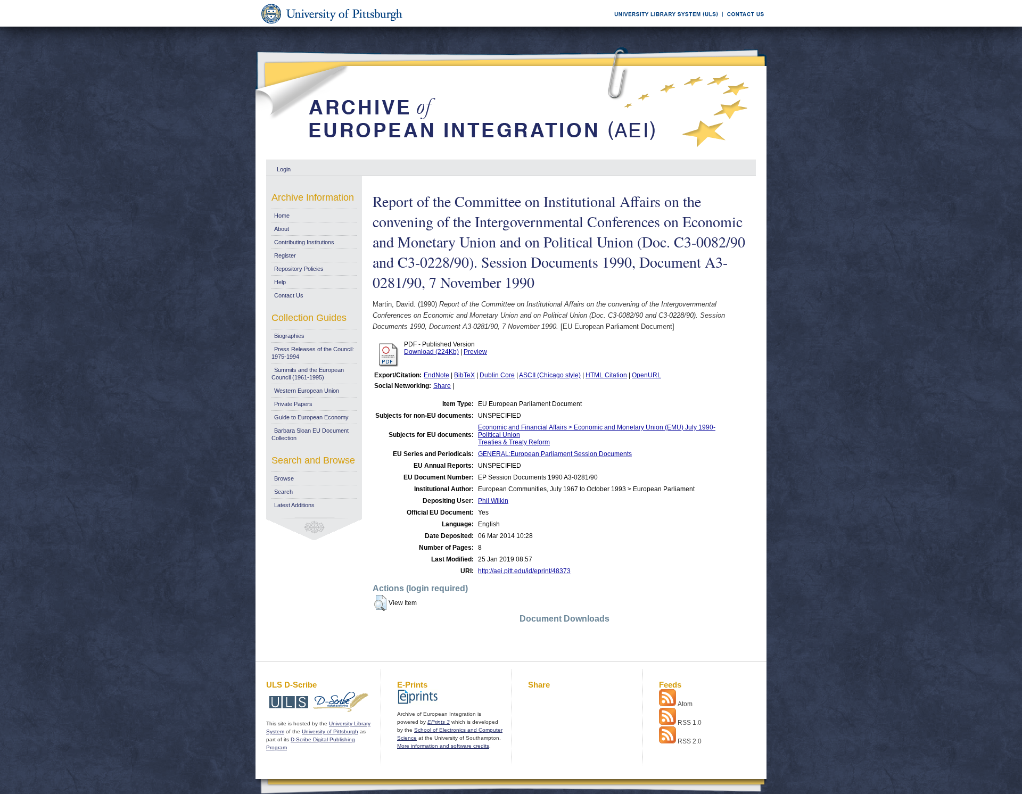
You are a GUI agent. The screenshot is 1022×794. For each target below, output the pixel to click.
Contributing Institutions (304, 242)
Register (285, 255)
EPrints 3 (438, 722)
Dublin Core (497, 375)
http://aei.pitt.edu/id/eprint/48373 (524, 571)
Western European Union (306, 390)
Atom (685, 704)
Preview (475, 351)
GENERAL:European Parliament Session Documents (555, 454)
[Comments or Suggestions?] (743, 25)
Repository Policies (299, 269)
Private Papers (293, 404)
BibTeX (464, 375)
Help (280, 282)
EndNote (436, 375)
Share (442, 386)
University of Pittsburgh (330, 731)
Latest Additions (294, 505)
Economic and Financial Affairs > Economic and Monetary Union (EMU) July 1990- (596, 427)
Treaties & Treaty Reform (514, 442)
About (281, 229)
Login (284, 169)
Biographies (289, 336)
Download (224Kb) (431, 351)
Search (283, 492)
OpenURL (646, 375)
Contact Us (288, 295)
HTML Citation (606, 375)
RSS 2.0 (690, 741)
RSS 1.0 (690, 722)
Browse (284, 478)
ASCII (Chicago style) (550, 375)
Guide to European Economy (311, 417)
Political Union (499, 435)
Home (282, 215)
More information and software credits (443, 746)
